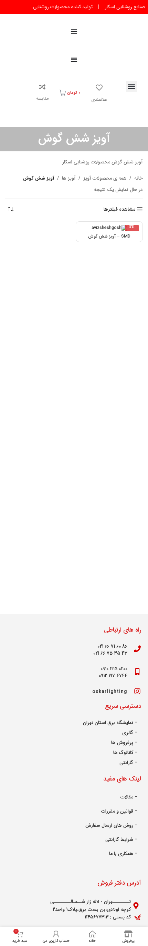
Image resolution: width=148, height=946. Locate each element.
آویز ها (69, 178)
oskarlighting (109, 691)
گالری (127, 732)
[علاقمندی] (99, 87)
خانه (138, 178)
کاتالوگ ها (123, 752)
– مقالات (129, 797)
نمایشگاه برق (120, 722)
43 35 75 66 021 (110, 653)
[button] (131, 86)
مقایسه (42, 98)
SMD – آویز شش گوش (109, 236)
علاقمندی (99, 99)
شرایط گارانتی (119, 839)
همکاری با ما (121, 853)
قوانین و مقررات (117, 811)
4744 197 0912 (113, 676)
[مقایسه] (42, 87)
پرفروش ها (122, 742)
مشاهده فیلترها (119, 209)
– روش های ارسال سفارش (111, 825)
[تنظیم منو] (74, 31)
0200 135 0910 (114, 669)
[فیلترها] (122, 292)
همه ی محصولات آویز (105, 178)
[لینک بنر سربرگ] (74, 7)
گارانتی (126, 762)
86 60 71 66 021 (112, 646)
